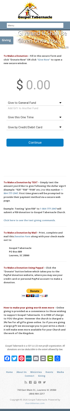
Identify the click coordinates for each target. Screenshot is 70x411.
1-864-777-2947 (48, 208)
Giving (41, 375)
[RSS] (25, 382)
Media (60, 372)
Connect (29, 375)
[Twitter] (44, 382)
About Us (22, 372)
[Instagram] (35, 382)
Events (49, 372)
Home (9, 372)
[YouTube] (39, 382)
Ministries (36, 372)
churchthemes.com (35, 403)
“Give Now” (43, 59)
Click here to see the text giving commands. (30, 220)
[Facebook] (30, 382)
